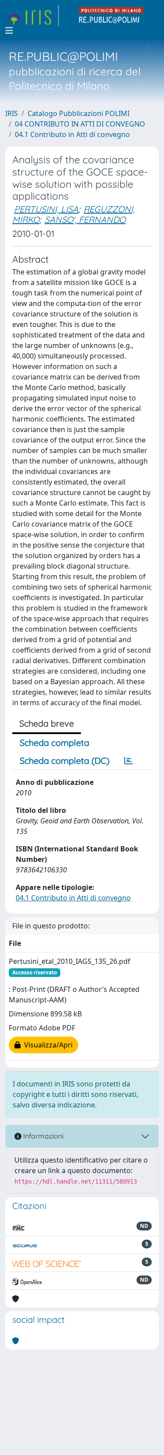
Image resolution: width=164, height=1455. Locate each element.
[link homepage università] (111, 15)
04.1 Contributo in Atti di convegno (72, 134)
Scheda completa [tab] (54, 742)
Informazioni (42, 1136)
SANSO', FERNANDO (85, 219)
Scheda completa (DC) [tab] (64, 760)
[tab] (128, 761)
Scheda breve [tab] (46, 723)
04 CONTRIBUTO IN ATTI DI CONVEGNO (80, 124)
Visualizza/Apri (47, 1045)
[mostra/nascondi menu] (9, 30)
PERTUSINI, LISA (46, 209)
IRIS (11, 113)
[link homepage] (32, 15)
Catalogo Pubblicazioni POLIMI (78, 113)
